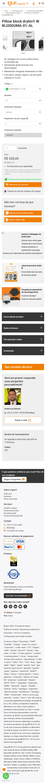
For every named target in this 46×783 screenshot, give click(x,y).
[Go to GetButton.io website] (6, 780)
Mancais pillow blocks (13, 13)
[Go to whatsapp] (6, 776)
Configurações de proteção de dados (18, 636)
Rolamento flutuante (12, 107)
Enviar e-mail (21, 420)
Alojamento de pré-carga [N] (16, 118)
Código (7, 84)
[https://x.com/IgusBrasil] (25, 606)
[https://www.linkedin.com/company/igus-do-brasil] (15, 606)
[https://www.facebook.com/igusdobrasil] (5, 606)
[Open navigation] (4, 3)
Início (6, 11)
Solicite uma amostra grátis (19, 213)
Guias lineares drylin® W (35, 11)
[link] (23, 214)
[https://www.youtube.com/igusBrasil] (20, 606)
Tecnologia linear (17, 11)
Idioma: (13, 613)
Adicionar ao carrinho (16, 185)
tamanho (8, 95)
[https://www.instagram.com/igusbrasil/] (10, 606)
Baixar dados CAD (15, 220)
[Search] (27, 3)
